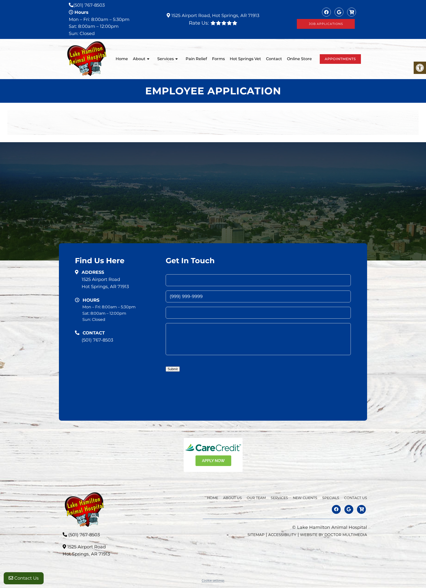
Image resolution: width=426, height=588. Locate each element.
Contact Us (26, 578)
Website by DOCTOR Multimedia (333, 534)
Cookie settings (213, 580)
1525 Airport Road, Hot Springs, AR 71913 (214, 15)
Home (122, 58)
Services (165, 58)
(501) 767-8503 (89, 5)
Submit (173, 369)
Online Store (299, 58)
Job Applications (326, 24)
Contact (274, 58)
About (139, 58)
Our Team (256, 498)
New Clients (305, 498)
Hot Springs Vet (245, 58)
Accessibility (282, 534)
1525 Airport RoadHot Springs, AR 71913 (105, 283)
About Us (232, 498)
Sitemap (256, 534)
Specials (330, 498)
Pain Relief (196, 58)
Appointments (340, 59)
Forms (218, 58)
